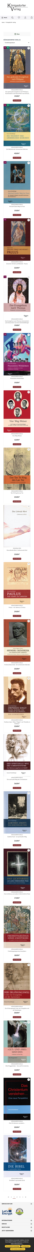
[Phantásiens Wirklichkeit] (17, 354)
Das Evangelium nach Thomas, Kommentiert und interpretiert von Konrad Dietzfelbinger (17, 321)
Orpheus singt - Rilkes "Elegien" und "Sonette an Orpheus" (17, 722)
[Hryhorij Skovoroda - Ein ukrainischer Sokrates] (17, 640)
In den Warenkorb (17, 100)
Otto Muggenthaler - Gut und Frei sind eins (17, 1066)
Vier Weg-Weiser (17, 435)
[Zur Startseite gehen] (17, 7)
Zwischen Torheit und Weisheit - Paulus (17, 263)
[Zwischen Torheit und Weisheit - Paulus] (17, 239)
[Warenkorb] (32, 18)
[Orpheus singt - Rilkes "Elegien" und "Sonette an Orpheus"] (17, 698)
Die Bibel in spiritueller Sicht (17, 1180)
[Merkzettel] (19, 18)
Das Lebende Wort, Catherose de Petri (17, 550)
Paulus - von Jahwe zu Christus (17, 607)
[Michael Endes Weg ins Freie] (17, 182)
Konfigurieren (25, 1246)
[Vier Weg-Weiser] (17, 411)
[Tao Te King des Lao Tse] (17, 469)
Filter (18, 34)
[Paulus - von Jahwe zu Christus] (17, 583)
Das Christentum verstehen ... (17, 1123)
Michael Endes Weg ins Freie (17, 206)
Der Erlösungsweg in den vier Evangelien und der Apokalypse (17, 1009)
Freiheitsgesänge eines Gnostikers (17, 951)
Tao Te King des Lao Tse (17, 493)
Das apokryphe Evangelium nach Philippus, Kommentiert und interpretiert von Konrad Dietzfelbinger (17, 92)
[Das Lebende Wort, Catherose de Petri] (17, 526)
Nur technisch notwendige (12, 1246)
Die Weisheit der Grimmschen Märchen (17, 149)
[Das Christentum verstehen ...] (17, 1099)
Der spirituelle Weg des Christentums (17, 779)
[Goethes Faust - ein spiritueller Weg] (17, 812)
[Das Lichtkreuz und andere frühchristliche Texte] (17, 870)
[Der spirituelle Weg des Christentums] (17, 755)
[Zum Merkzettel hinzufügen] (28, 48)
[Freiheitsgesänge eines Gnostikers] (17, 927)
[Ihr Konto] (25, 18)
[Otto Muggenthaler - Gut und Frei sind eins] (17, 1042)
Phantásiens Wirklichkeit (17, 378)
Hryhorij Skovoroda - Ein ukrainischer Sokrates (17, 664)
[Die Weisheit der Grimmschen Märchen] (17, 125)
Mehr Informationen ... (17, 1243)
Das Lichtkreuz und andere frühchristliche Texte (17, 894)
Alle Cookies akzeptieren (17, 1249)
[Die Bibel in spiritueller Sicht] (17, 1156)
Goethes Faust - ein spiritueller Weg (17, 836)
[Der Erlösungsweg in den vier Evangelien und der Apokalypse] (17, 984)
